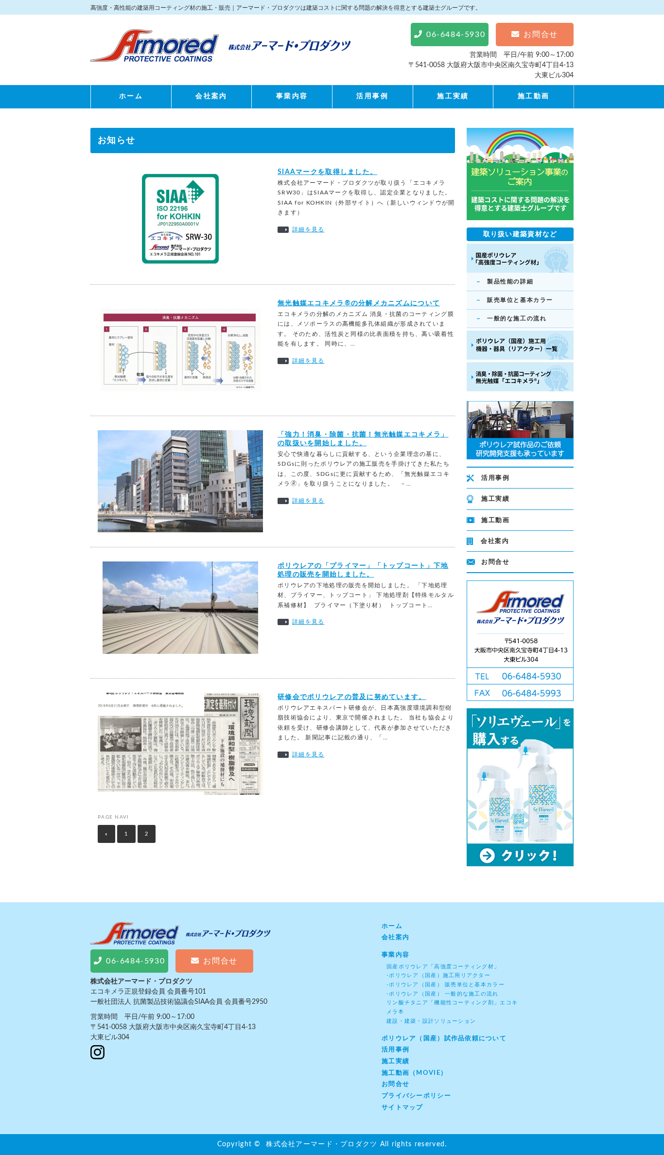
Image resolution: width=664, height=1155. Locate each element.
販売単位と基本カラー (520, 300)
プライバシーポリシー (416, 1095)
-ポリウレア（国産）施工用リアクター (438, 975)
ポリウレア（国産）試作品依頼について (444, 1038)
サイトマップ (402, 1107)
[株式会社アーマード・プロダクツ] (220, 55)
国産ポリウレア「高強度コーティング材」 (443, 966)
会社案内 (211, 96)
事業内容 (292, 96)
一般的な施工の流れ (516, 318)
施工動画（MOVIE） (414, 1072)
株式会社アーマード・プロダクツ (321, 1144)
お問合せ (495, 562)
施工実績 (453, 96)
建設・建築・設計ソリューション (431, 1021)
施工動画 (534, 96)
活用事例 (372, 96)
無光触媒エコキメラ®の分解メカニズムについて (359, 303)
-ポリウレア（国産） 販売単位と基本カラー (445, 984)
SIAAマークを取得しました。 (327, 172)
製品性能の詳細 (510, 281)
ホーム (131, 96)
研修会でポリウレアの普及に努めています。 (352, 697)
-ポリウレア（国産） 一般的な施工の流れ (442, 994)
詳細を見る (308, 229)
